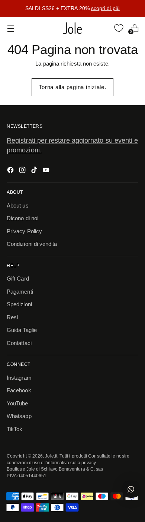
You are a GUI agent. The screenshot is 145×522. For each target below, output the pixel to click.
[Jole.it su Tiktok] (34, 171)
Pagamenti (20, 291)
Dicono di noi (22, 218)
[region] (72, 8)
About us (18, 205)
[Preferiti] (118, 28)
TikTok (14, 429)
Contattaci (19, 343)
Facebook (19, 390)
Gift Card (18, 278)
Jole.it (51, 455)
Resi (12, 317)
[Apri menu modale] (10, 28)
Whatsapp (19, 416)
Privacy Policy (24, 231)
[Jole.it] (72, 28)
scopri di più (105, 8)
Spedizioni (19, 304)
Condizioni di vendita (32, 244)
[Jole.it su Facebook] (11, 171)
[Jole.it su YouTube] (46, 171)
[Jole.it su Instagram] (23, 171)
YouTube (17, 403)
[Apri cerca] (103, 28)
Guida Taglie (22, 330)
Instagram (19, 377)
